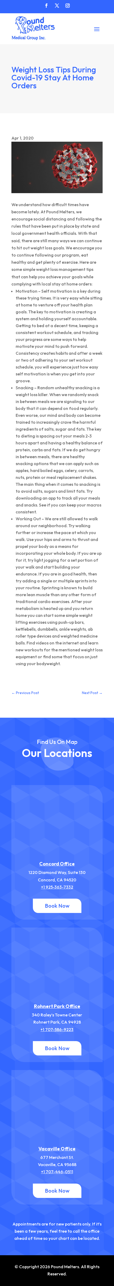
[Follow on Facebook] (46, 5)
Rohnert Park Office (57, 1006)
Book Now (57, 905)
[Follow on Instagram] (67, 5)
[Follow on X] (57, 5)
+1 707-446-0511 (57, 1171)
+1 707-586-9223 (57, 1029)
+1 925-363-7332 (57, 887)
